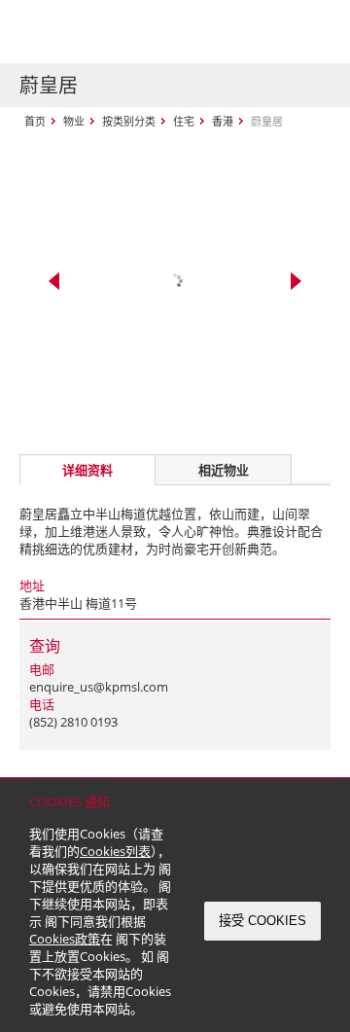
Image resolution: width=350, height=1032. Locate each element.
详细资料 (87, 470)
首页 (35, 121)
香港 (222, 121)
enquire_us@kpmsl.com (98, 686)
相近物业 (223, 470)
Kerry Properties (137, 31)
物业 (74, 121)
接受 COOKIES (262, 920)
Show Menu (311, 32)
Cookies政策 (64, 938)
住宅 (183, 121)
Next (296, 281)
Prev (54, 281)
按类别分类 (129, 121)
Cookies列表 (115, 851)
